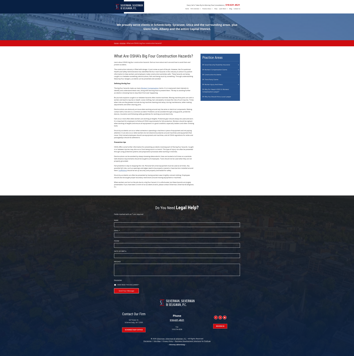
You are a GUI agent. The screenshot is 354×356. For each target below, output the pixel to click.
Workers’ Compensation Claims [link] (215, 70)
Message (117, 262)
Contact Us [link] (237, 9)
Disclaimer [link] (147, 341)
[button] (216, 317)
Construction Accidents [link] (212, 75)
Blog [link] (230, 9)
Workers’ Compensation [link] (149, 88)
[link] (129, 6)
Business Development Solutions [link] (188, 341)
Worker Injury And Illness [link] (213, 84)
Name (116, 220)
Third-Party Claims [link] (211, 79)
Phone (116, 241)
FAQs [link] (215, 9)
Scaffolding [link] (123, 170)
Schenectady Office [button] (134, 330)
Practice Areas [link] (206, 9)
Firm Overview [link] (194, 9)
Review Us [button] (220, 326)
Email (117, 231)
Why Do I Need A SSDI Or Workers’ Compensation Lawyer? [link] (215, 90)
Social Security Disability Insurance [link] (217, 65)
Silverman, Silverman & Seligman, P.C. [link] (171, 339)
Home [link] (187, 9)
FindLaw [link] (207, 341)
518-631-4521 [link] (233, 4)
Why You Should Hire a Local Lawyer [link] (217, 97)
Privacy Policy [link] (168, 341)
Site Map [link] (157, 341)
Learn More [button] (222, 9)
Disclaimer (118, 280)
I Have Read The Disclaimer (128, 285)
